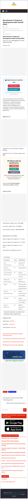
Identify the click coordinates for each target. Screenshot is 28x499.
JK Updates (6, 28)
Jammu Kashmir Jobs (12, 391)
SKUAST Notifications (13, 470)
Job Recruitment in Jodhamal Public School (13, 341)
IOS (20, 357)
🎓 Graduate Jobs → (14, 172)
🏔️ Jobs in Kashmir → (14, 89)
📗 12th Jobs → (14, 169)
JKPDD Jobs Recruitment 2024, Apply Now (13, 345)
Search (25, 410)
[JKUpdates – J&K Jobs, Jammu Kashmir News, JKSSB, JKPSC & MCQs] (3, 11)
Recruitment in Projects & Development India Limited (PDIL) (13, 31)
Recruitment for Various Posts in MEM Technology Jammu (13, 399)
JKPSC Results (10, 463)
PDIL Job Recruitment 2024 (14, 28)
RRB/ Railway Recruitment (7, 455)
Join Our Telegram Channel (14, 361)
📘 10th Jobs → (14, 166)
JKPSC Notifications (19, 463)
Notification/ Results (20, 455)
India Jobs (5, 391)
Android (15, 357)
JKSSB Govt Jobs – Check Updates (9, 438)
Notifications (13, 458)
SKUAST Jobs (4, 470)
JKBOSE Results (5, 458)
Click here (12, 321)
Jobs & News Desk (7, 34)
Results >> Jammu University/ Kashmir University (13, 460)
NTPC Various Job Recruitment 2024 (15, 403)
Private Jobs (4, 466)
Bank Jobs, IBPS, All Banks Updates (10, 441)
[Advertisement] (14, 62)
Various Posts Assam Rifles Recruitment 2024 (14, 338)
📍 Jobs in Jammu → (14, 86)
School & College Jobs (13, 466)
